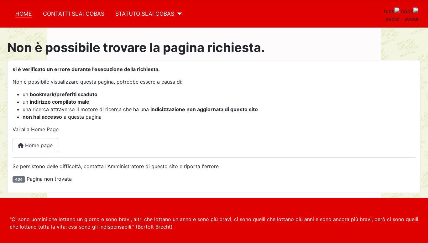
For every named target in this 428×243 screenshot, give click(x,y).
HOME (23, 13)
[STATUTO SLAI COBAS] (178, 14)
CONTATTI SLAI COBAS (73, 13)
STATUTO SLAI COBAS (144, 13)
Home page (38, 145)
